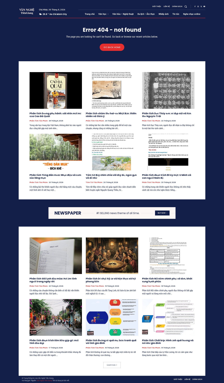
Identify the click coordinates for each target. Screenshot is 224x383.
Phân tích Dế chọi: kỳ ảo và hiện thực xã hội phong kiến (111, 280)
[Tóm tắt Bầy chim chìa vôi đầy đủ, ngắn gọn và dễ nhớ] (112, 152)
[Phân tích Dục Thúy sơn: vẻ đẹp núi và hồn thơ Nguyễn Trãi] (168, 90)
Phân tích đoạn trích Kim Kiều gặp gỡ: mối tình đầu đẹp (54, 342)
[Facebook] (195, 6)
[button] (186, 6)
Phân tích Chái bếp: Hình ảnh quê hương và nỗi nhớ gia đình (167, 342)
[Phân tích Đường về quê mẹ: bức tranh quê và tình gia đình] (112, 317)
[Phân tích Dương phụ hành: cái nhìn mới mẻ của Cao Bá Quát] (56, 90)
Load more (111, 365)
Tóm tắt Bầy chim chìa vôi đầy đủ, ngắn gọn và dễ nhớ (111, 176)
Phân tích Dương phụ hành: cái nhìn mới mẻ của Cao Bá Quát (55, 115)
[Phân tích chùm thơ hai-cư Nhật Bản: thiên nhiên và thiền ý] (112, 90)
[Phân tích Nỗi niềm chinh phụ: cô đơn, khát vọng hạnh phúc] (168, 255)
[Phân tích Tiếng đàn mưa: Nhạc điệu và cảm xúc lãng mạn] (56, 152)
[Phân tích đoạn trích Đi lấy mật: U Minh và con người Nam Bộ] (168, 152)
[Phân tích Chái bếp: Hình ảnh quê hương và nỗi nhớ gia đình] (168, 317)
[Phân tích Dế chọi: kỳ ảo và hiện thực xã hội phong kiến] (112, 255)
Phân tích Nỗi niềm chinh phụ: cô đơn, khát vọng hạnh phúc (167, 280)
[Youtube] (204, 6)
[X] (201, 6)
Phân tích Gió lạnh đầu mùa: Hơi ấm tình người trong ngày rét (53, 280)
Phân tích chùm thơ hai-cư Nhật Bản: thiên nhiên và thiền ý (111, 115)
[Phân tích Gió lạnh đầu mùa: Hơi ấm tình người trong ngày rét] (56, 255)
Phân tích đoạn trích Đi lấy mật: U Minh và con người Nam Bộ (166, 176)
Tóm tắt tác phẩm (94, 182)
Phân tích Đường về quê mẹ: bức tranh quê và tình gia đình (111, 342)
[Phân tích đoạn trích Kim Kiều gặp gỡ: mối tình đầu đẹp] (56, 317)
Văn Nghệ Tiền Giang (44, 380)
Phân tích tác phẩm (39, 121)
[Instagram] (198, 6)
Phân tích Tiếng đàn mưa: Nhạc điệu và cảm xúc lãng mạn (55, 176)
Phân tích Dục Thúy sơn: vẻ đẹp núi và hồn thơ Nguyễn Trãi (166, 115)
